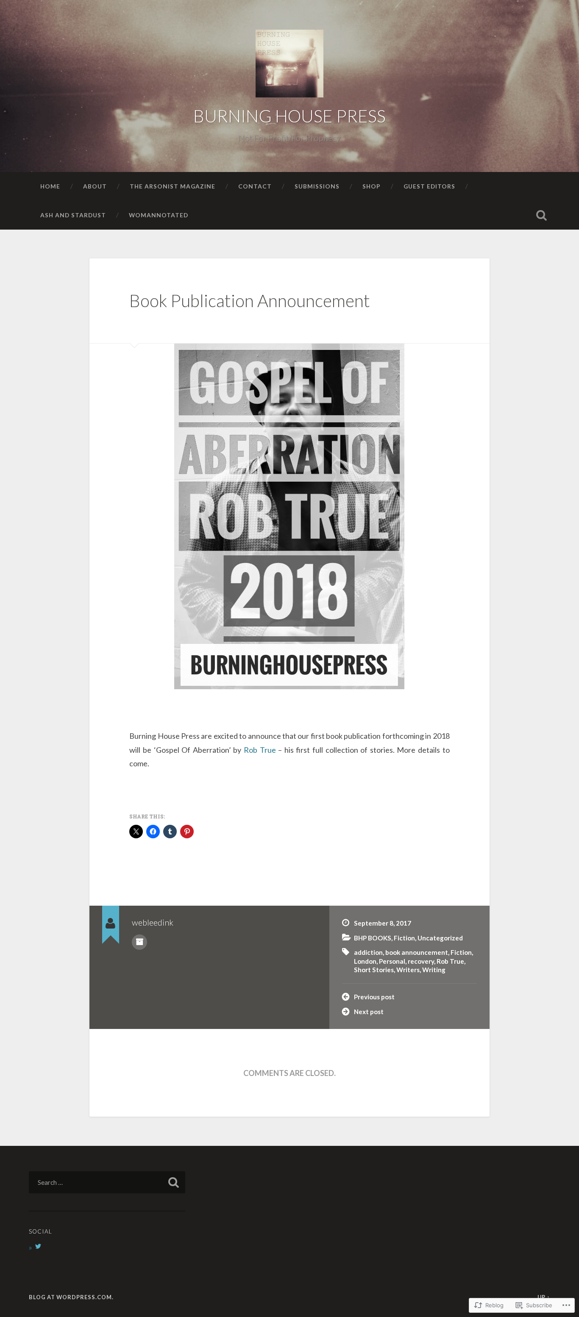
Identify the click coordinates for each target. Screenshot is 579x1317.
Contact (255, 186)
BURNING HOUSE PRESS (289, 115)
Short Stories (374, 969)
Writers (408, 969)
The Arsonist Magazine (172, 186)
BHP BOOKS (372, 938)
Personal (392, 961)
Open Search (541, 215)
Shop (371, 186)
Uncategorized (440, 938)
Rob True (261, 749)
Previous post (374, 997)
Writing (433, 969)
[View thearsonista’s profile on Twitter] (38, 1246)
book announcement (416, 952)
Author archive (139, 942)
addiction (368, 952)
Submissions (317, 186)
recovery (421, 961)
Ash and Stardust (73, 215)
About (95, 186)
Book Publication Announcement (249, 300)
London (365, 961)
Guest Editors (429, 186)
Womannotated (158, 215)
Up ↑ (543, 1297)
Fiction (404, 938)
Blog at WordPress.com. (71, 1297)
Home (50, 186)
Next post (369, 1011)
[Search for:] (107, 1182)
